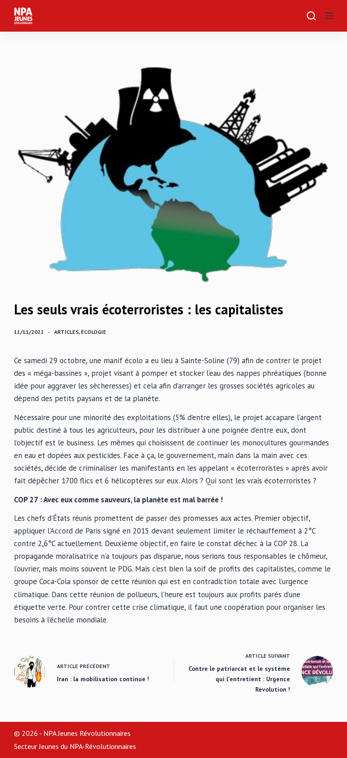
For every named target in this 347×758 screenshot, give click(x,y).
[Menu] (329, 16)
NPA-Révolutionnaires (103, 746)
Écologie (93, 331)
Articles (66, 331)
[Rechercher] (311, 15)
